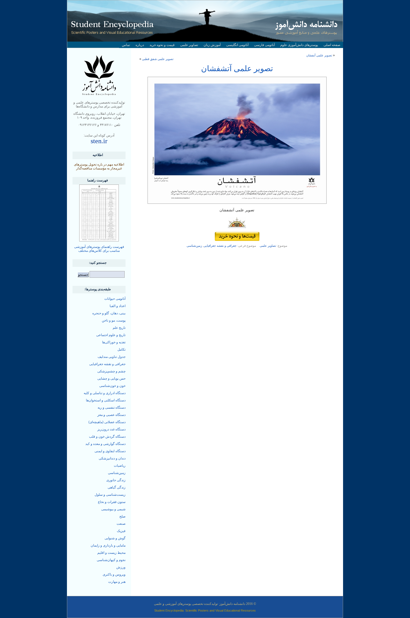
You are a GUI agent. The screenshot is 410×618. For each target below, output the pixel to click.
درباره (140, 45)
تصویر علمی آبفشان (319, 55)
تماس (126, 45)
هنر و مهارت (117, 582)
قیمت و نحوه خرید (162, 45)
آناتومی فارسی (264, 45)
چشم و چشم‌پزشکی (111, 371)
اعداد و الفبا (118, 306)
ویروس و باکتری (114, 574)
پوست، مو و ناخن (114, 320)
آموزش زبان (212, 45)
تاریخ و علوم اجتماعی (111, 335)
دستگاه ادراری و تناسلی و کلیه (105, 393)
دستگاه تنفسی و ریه (112, 407)
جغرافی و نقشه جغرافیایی (220, 245)
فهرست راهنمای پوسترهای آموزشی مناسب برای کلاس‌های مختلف (99, 249)
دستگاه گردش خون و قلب (107, 437)
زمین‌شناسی (194, 245)
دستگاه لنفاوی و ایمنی (110, 451)
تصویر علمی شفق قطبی (157, 59)
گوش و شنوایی (115, 538)
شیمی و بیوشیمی (113, 509)
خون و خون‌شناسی (112, 386)
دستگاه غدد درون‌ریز (111, 429)
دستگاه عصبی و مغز (111, 415)
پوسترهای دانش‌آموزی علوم (299, 45)
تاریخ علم (119, 328)
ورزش (121, 567)
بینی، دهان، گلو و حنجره (109, 313)
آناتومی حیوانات (115, 299)
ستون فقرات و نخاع (112, 502)
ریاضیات (120, 466)
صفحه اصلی (332, 45)
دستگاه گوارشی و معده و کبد (105, 444)
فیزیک (121, 531)
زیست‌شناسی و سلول (110, 495)
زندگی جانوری (116, 480)
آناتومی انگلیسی (237, 45)
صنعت (121, 524)
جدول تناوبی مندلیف (112, 357)
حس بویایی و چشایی (111, 378)
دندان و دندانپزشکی (112, 458)
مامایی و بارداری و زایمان (108, 545)
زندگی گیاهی (117, 487)
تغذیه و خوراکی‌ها (114, 342)
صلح (122, 516)
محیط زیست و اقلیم (111, 553)
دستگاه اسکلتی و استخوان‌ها (106, 400)
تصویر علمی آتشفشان (237, 68)
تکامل (121, 349)
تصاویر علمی (189, 45)
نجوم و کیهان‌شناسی (111, 560)
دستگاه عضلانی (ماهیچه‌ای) (107, 422)
